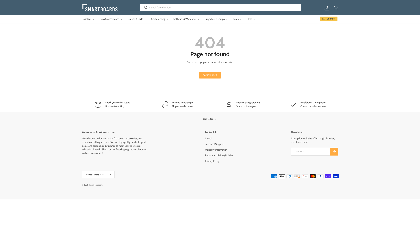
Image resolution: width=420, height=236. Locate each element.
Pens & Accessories (109, 19)
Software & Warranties (184, 19)
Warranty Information (216, 149)
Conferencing (158, 19)
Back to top (208, 119)
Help (249, 19)
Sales (236, 19)
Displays (87, 19)
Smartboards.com (96, 185)
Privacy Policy (212, 161)
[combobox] (220, 7)
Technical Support (214, 144)
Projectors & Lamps (215, 19)
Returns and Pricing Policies (219, 155)
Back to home (210, 75)
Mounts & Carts (135, 19)
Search (208, 138)
